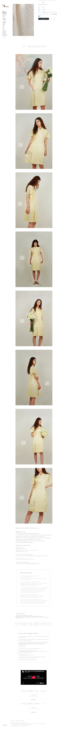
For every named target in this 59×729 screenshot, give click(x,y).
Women (4, 16)
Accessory (4, 19)
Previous (15, 20)
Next (31, 20)
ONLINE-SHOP (4, 13)
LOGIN (40, 0)
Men (3, 17)
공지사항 (4, 23)
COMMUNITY (4, 22)
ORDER (49, 0)
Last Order (4, 20)
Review (37, 46)
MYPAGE (52, 0)
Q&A (43, 46)
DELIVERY (4, 37)
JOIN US (43, 0)
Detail (24, 46)
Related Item (30, 46)
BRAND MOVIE (4, 12)
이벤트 (3, 25)
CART (46, 0)
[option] (23, 20)
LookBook (4, 15)
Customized (4, 18)
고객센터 (4, 24)
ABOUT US (3, 11)
